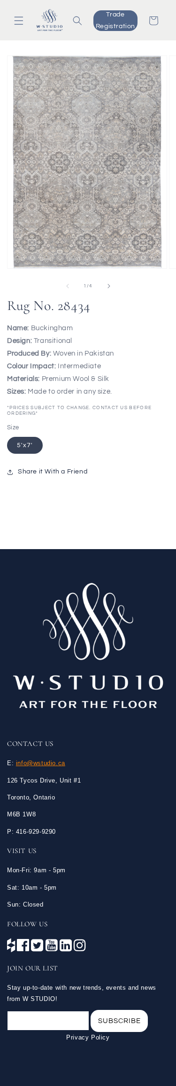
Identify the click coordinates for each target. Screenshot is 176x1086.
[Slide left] (67, 286)
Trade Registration (115, 20)
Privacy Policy (87, 1037)
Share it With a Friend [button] (52, 471)
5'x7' (25, 445)
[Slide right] (109, 286)
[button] (18, 20)
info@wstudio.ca (40, 763)
